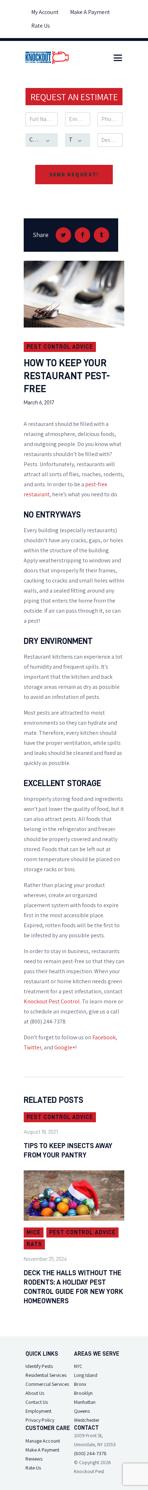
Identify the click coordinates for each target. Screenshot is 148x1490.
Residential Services (46, 1375)
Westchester (87, 1420)
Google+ (64, 1047)
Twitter (32, 1047)
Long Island (85, 1375)
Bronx (80, 1384)
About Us (35, 1393)
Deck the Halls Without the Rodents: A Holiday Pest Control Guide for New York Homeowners (73, 1286)
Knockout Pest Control (52, 1001)
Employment (38, 1411)
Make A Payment (42, 1450)
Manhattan (85, 1402)
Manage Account (43, 1441)
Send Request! (74, 174)
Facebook (104, 1037)
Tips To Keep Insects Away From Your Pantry (68, 1150)
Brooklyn (83, 1393)
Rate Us (33, 1468)
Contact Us (37, 1402)
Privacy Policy (40, 1420)
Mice (34, 1232)
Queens (82, 1411)
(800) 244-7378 (90, 1453)
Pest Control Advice (60, 347)
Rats (34, 1244)
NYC (78, 1366)
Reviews (34, 1459)
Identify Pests (39, 1366)
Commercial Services (47, 1384)
